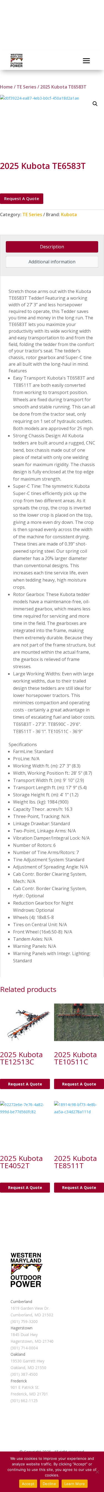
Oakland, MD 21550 (28, 1367)
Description (52, 247)
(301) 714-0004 (24, 1347)
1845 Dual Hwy (24, 1334)
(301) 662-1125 (24, 1400)
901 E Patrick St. (25, 1387)
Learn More (74, 1483)
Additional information (52, 262)
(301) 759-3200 (24, 1321)
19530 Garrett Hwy (27, 1361)
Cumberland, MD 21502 (32, 1314)
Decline (49, 1483)
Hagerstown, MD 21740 (32, 1341)
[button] (95, 104)
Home (6, 87)
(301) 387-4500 (24, 1374)
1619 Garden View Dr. (30, 1308)
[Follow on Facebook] (15, 1291)
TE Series (26, 87)
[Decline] (97, 1472)
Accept (28, 1483)
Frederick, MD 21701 (29, 1394)
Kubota (69, 214)
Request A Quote (21, 198)
